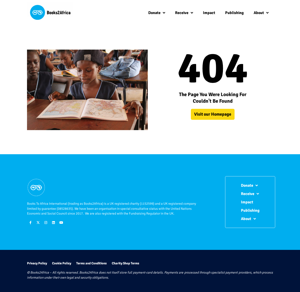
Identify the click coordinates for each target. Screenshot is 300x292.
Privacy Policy (37, 263)
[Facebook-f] (30, 222)
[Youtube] (61, 222)
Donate (154, 12)
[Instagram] (45, 222)
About (259, 12)
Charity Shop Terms (125, 263)
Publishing (234, 12)
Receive (181, 12)
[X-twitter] (38, 222)
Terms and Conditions (91, 263)
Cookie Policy (61, 263)
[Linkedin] (53, 222)
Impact (209, 12)
